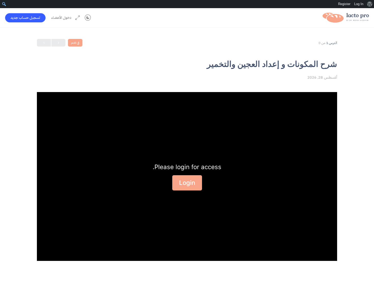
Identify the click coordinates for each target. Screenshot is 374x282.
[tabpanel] (187, 176)
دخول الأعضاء (61, 17)
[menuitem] (369, 4)
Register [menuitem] (344, 4)
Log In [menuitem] (358, 4)
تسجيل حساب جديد (25, 17)
